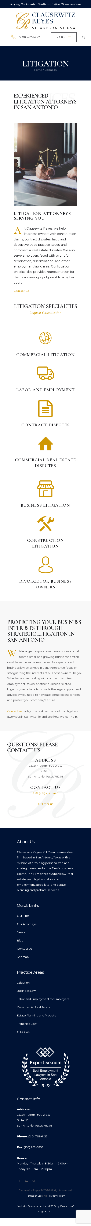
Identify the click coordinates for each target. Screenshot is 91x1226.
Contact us (14, 711)
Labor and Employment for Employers (43, 999)
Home (38, 69)
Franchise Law (27, 1023)
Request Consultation (45, 312)
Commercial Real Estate (33, 1007)
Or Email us (45, 804)
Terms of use (33, 1195)
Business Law (26, 990)
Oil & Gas (23, 1032)
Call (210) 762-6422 (45, 793)
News (21, 932)
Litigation (23, 982)
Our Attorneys (26, 924)
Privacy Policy (56, 1195)
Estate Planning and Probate (36, 1015)
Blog (20, 940)
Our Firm (23, 915)
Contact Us (24, 948)
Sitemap (23, 957)
